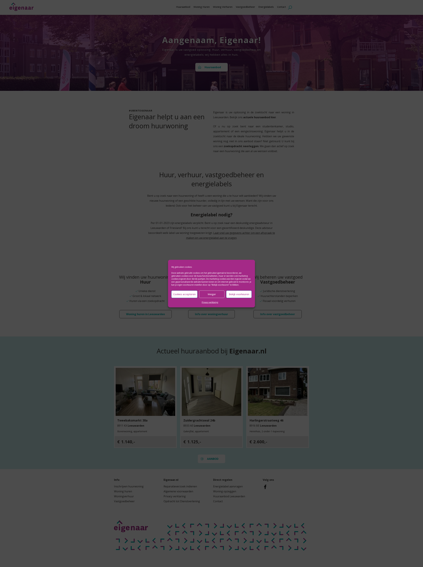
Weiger (212, 294)
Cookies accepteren (184, 294)
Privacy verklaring (210, 302)
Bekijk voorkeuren (239, 294)
